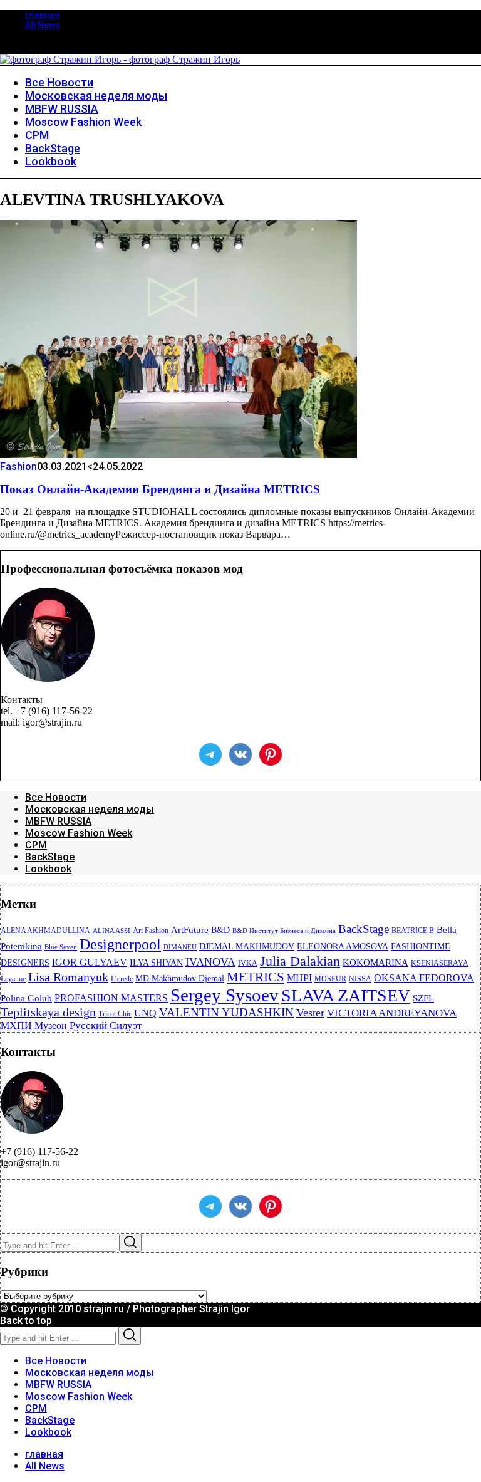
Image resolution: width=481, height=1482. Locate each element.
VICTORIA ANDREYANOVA (392, 1013)
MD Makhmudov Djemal (179, 978)
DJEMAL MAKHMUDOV (246, 946)
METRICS (255, 976)
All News (42, 25)
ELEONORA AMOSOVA (342, 946)
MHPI (299, 978)
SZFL (423, 998)
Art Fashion (150, 930)
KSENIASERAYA (439, 963)
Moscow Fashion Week (78, 833)
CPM (36, 845)
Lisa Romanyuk (68, 977)
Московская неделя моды (89, 809)
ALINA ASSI (111, 930)
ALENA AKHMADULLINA (45, 930)
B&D (220, 930)
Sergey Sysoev (224, 995)
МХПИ (16, 1025)
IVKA (247, 963)
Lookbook (48, 869)
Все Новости (55, 797)
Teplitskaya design (48, 1012)
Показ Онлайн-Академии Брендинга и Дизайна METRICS (160, 489)
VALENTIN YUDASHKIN (226, 1012)
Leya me (13, 978)
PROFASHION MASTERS (111, 998)
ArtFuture (190, 930)
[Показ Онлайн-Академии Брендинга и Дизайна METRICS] (178, 454)
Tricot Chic (115, 1014)
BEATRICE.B (412, 930)
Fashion (18, 466)
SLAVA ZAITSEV (345, 995)
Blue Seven (60, 947)
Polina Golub (26, 998)
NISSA (360, 978)
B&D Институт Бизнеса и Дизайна (284, 930)
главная (42, 15)
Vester (310, 1012)
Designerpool (120, 944)
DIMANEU (180, 947)
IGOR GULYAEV (89, 962)
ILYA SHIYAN (156, 963)
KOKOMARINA (375, 963)
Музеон (50, 1025)
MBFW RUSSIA (58, 821)
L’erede (122, 978)
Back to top (26, 1321)
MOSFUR (330, 978)
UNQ (145, 1013)
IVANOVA (210, 962)
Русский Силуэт (106, 1025)
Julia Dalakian (300, 961)
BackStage (50, 857)
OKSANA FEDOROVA (424, 978)
